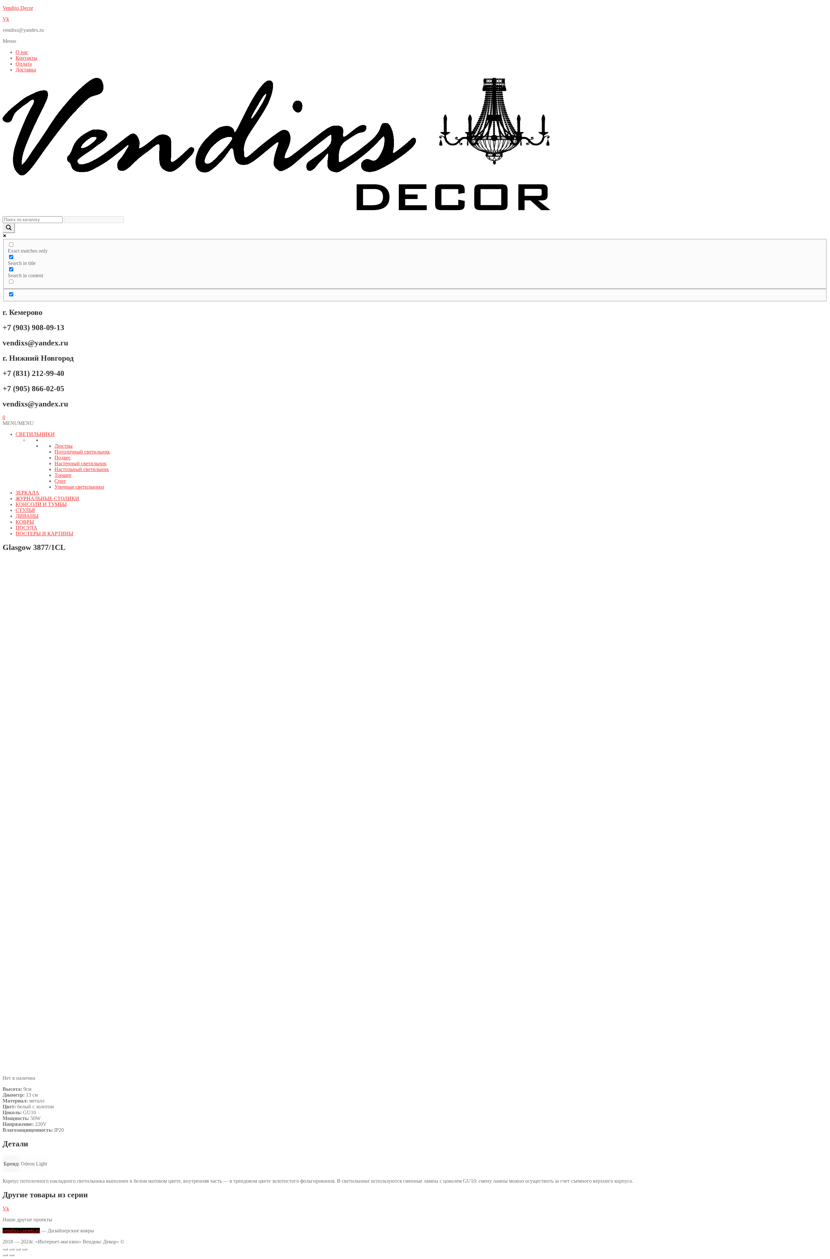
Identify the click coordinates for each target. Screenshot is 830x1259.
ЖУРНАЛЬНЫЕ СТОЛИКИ (47, 498)
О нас (22, 52)
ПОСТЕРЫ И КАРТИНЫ (44, 533)
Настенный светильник (80, 463)
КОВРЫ (25, 522)
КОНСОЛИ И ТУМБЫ (41, 504)
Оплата (24, 64)
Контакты (26, 58)
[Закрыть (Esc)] (24, 1249)
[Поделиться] (18, 1249)
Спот (60, 481)
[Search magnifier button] (9, 228)
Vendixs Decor (18, 8)
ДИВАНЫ (27, 516)
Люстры (63, 446)
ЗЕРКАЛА (27, 492)
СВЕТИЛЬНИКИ (35, 434)
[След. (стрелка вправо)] (11, 1255)
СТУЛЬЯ (25, 510)
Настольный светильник (81, 469)
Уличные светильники (79, 487)
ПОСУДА (26, 527)
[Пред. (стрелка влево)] (5, 1255)
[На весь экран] (11, 1249)
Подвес (62, 457)
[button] (415, 41)
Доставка (26, 69)
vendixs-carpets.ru (21, 1230)
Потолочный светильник (82, 452)
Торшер (62, 475)
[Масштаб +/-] (5, 1249)
